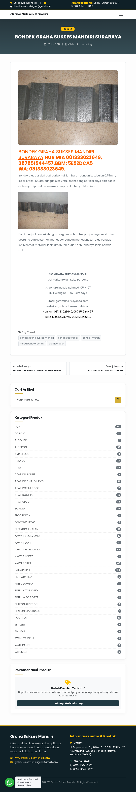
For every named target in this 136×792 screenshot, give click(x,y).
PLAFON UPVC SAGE (27, 611)
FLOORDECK (22, 515)
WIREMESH (21, 652)
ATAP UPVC (22, 502)
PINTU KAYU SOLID (26, 590)
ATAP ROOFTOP (25, 495)
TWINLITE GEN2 (24, 638)
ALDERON (21, 447)
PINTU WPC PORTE (26, 597)
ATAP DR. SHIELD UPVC (29, 481)
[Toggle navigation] (121, 14)
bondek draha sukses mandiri (37, 337)
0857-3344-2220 (83, 769)
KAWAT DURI (23, 543)
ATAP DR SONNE (25, 474)
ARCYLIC (20, 461)
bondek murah (91, 337)
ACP (17, 427)
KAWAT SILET (23, 563)
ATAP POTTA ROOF (27, 488)
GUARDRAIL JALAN (26, 529)
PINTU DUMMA (24, 584)
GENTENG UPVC (25, 522)
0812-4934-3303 (83, 765)
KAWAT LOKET (24, 556)
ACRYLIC (20, 433)
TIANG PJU (21, 631)
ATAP (18, 468)
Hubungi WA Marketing (68, 703)
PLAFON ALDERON (26, 604)
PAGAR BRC (22, 570)
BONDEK (68, 28)
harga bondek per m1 (32, 343)
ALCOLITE (21, 440)
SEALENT (20, 625)
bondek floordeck (68, 337)
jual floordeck (56, 343)
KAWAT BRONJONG (27, 536)
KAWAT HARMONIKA (28, 549)
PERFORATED (23, 577)
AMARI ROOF (23, 454)
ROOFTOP (21, 618)
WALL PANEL (22, 645)
